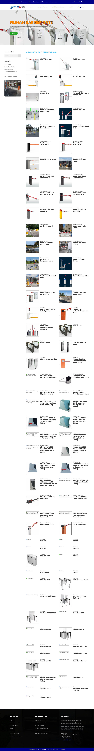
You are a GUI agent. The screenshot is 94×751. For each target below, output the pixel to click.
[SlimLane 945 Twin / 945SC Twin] (65, 600)
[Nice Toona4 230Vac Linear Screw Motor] (65, 496)
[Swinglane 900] (30, 696)
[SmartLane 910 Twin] (64, 644)
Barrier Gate (7, 64)
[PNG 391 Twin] (29, 570)
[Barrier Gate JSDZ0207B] (65, 147)
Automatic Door (14, 733)
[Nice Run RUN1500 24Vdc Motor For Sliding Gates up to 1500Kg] (65, 434)
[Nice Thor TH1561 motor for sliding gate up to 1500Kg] (65, 479)
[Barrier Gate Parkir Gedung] (65, 230)
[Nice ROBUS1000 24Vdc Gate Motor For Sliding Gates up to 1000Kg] (32, 434)
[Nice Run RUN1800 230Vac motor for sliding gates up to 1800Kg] (32, 447)
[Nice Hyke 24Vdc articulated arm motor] (65, 379)
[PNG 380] (28, 539)
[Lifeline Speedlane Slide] (32, 363)
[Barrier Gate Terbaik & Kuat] (32, 280)
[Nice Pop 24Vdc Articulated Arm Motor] (65, 391)
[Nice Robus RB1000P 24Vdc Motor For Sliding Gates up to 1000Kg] (65, 405)
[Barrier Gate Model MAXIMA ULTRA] (65, 180)
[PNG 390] (61, 547)
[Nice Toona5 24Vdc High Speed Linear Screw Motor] (32, 512)
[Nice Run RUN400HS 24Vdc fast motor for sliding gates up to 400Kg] (32, 468)
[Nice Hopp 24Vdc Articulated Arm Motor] (32, 375)
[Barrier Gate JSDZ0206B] (32, 147)
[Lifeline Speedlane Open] (65, 346)
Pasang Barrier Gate (42, 7)
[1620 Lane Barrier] (65, 80)
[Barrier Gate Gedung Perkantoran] (32, 130)
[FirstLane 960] (65, 330)
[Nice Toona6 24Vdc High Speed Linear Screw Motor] (65, 512)
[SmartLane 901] (30, 628)
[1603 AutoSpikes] (32, 80)
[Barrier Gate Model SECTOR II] (32, 213)
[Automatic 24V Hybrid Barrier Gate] (65, 97)
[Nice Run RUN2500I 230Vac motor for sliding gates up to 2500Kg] (65, 451)
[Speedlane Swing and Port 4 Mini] (65, 687)
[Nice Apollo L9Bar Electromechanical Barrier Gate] (65, 363)
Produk (71, 7)
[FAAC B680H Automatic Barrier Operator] (32, 330)
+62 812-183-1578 (67, 740)
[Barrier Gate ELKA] (65, 113)
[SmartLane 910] (30, 644)
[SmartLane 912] (32, 665)
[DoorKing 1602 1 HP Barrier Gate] (65, 296)
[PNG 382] (28, 547)
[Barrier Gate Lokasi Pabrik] (65, 163)
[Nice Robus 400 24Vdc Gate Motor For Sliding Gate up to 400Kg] (32, 401)
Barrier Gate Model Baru (10, 76)
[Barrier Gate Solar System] (65, 263)
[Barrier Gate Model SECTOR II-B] (65, 213)
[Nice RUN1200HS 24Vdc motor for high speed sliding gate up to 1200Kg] (65, 468)
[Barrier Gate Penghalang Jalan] (32, 263)
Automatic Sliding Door (16, 736)
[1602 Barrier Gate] (65, 64)
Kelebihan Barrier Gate (58, 7)
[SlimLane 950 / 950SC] (32, 617)
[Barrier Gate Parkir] (32, 230)
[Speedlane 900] (30, 687)
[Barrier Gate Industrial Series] (65, 130)
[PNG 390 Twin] (32, 560)
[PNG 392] (61, 570)
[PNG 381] (61, 539)
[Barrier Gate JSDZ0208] (32, 163)
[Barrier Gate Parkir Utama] (65, 246)
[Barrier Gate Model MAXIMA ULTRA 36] (32, 197)
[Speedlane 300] (63, 676)
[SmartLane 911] (30, 652)
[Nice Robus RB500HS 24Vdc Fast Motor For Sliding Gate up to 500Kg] (32, 422)
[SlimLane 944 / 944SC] (31, 595)
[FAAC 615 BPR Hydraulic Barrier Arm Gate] (65, 313)
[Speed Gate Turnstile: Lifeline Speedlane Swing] (32, 676)
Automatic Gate (8, 69)
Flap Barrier (7, 74)
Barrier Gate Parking (9, 66)
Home (31, 7)
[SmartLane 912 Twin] (64, 659)
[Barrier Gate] (12, 88)
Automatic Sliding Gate (10, 71)
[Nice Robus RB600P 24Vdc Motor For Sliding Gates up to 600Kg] (65, 422)
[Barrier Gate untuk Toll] (65, 280)
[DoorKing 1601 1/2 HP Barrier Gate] (32, 296)
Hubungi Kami (80, 7)
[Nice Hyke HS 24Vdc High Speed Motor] (32, 391)
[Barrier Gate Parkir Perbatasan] (32, 246)
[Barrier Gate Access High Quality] (32, 113)
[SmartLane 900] (63, 611)
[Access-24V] (32, 97)
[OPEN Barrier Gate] (65, 528)
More (13, 33)
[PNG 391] (61, 554)
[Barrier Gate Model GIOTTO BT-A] (32, 180)
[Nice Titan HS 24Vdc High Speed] (32, 501)
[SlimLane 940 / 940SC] (65, 584)
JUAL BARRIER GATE (43, 749)
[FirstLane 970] (32, 346)
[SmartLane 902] (65, 633)
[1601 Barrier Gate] (32, 64)
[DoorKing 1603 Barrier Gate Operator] (32, 313)
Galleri (11, 728)
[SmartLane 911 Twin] (63, 652)
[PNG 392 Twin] (29, 578)
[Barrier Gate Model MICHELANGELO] (65, 197)
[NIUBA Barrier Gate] (32, 528)
